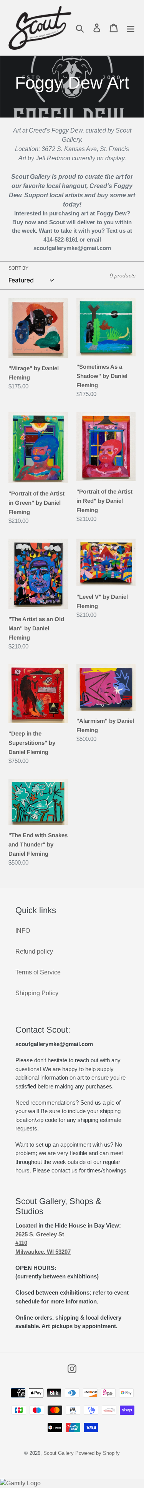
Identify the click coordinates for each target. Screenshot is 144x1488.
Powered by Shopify (97, 1453)
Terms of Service (38, 972)
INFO (22, 930)
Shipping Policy (36, 993)
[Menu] (130, 28)
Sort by (18, 268)
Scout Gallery (58, 1453)
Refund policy (34, 951)
